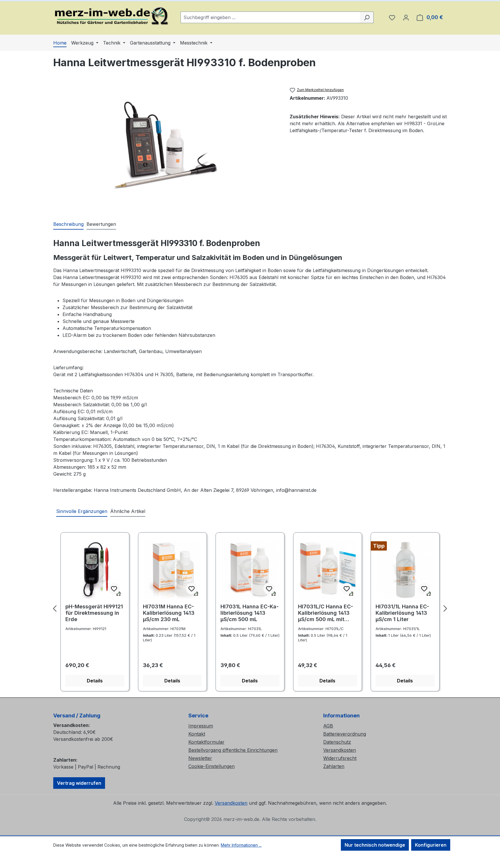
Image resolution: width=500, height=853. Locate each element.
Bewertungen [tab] (101, 224)
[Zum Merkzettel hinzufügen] (114, 588)
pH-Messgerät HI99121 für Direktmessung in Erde (94, 612)
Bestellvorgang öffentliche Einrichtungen (232, 750)
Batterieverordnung (344, 734)
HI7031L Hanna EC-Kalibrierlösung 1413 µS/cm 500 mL (249, 612)
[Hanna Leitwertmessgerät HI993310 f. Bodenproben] (165, 146)
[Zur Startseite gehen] (111, 16)
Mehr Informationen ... (241, 845)
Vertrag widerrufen (79, 783)
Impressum (200, 726)
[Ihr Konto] (406, 17)
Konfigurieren (430, 845)
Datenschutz (337, 742)
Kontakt (196, 734)
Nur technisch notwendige (375, 845)
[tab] (68, 224)
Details (95, 681)
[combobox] (270, 17)
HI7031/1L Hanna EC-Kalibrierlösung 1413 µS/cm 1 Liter (402, 612)
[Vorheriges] (54, 608)
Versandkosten (339, 750)
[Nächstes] (445, 608)
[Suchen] (367, 17)
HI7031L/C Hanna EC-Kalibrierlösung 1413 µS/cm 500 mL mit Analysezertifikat (325, 613)
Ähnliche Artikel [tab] (127, 511)
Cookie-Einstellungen (211, 766)
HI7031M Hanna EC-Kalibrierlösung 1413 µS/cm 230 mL (168, 612)
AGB (328, 726)
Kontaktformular (206, 742)
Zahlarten (333, 766)
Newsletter (200, 758)
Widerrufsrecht (339, 758)
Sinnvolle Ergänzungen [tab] (81, 511)
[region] (165, 146)
